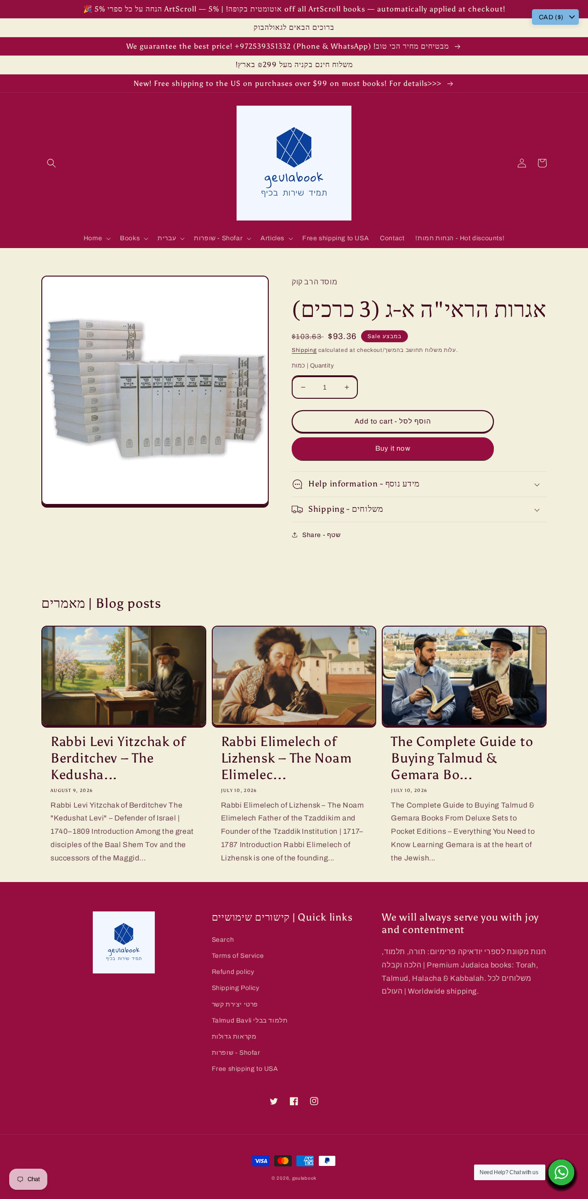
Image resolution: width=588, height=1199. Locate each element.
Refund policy (233, 971)
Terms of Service (238, 955)
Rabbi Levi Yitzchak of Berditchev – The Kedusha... (118, 758)
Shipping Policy (236, 987)
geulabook (304, 1178)
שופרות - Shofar (236, 1052)
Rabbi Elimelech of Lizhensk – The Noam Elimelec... (286, 758)
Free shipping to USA (245, 1068)
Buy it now (393, 448)
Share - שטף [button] (321, 535)
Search (223, 939)
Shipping (304, 350)
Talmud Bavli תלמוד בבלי (250, 1020)
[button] (51, 163)
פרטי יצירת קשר (235, 1004)
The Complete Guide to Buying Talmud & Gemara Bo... (462, 758)
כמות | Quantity (313, 365)
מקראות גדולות (234, 1036)
